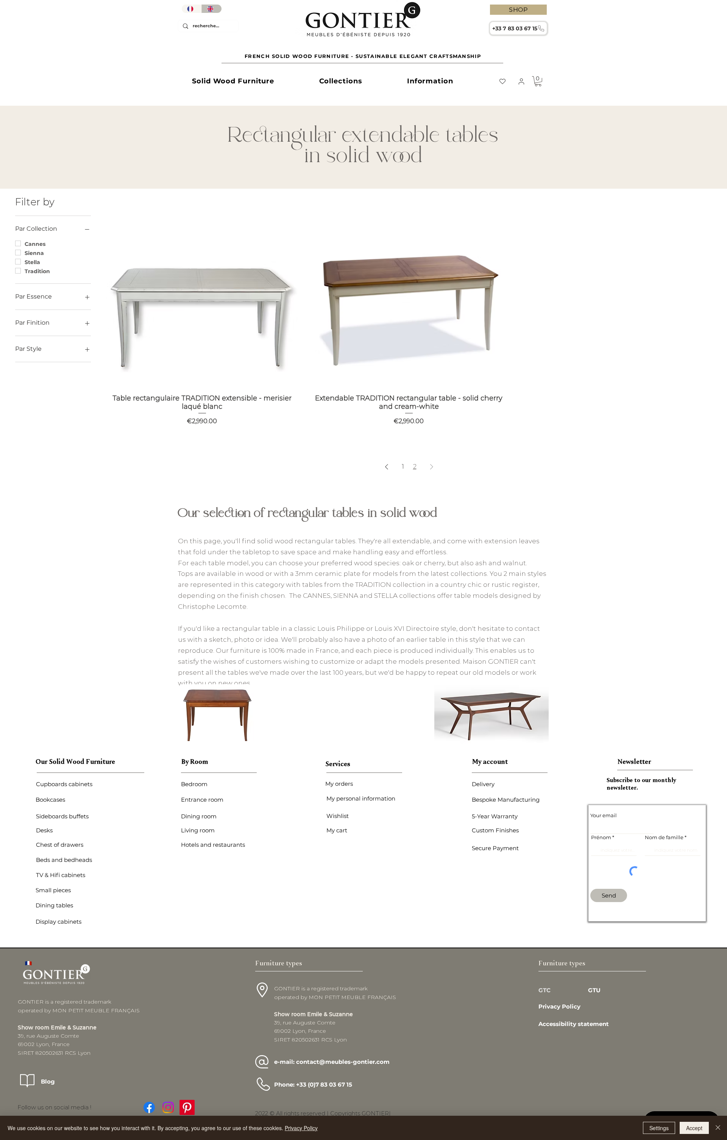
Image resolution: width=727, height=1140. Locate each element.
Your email (603, 815)
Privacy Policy (301, 1128)
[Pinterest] (187, 1107)
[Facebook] (149, 1107)
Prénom (601, 837)
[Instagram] (168, 1107)
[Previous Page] (386, 466)
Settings (659, 1128)
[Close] (717, 1128)
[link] (538, 81)
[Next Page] (431, 466)
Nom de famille (664, 837)
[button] (233, 81)
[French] (191, 9)
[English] (211, 9)
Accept (694, 1128)
